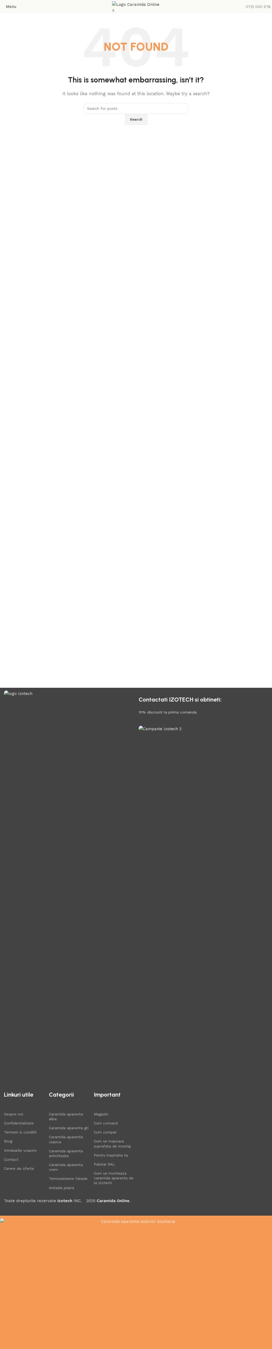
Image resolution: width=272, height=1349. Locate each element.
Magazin (101, 1114)
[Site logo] (136, 6)
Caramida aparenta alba (66, 1116)
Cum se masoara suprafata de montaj (112, 1143)
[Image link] (68, 889)
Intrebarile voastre (20, 1150)
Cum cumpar (105, 1132)
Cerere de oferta (19, 1168)
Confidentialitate (19, 1123)
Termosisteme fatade (68, 1178)
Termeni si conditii (20, 1132)
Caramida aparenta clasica (66, 1139)
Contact (11, 1159)
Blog (8, 1141)
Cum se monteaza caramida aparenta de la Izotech (113, 1178)
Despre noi (13, 1114)
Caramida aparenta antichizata (66, 1153)
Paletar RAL (104, 1164)
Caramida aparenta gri (68, 1128)
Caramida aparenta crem (66, 1167)
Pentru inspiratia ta (111, 1155)
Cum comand (106, 1123)
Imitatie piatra (61, 1188)
